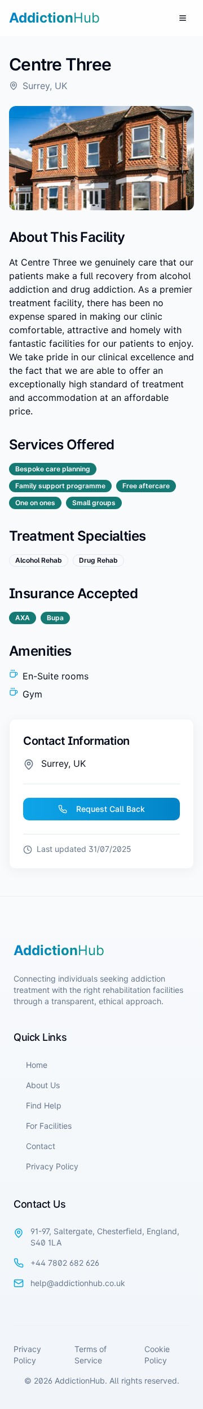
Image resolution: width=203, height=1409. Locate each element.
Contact (40, 1146)
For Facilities (49, 1125)
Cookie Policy (157, 1354)
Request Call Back (110, 809)
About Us (43, 1085)
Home (36, 1065)
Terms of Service (90, 1354)
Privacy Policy (52, 1166)
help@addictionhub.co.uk (77, 1283)
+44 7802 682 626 (64, 1262)
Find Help (43, 1105)
